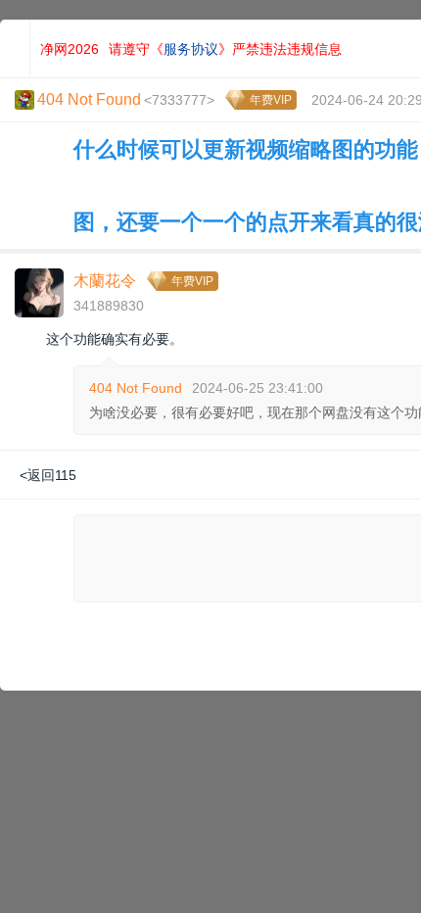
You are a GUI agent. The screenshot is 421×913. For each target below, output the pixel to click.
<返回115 (48, 475)
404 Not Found (135, 388)
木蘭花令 (104, 280)
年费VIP (271, 100)
